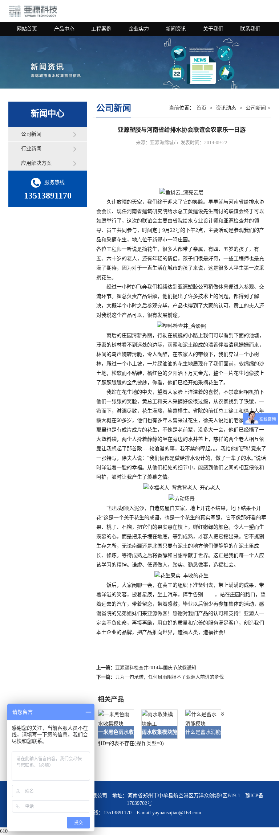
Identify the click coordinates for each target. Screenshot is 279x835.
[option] (112, 724)
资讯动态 (226, 108)
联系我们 (250, 29)
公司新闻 (31, 134)
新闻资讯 (176, 29)
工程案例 (101, 29)
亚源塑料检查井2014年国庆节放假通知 (155, 667)
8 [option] (222, 714)
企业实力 (139, 29)
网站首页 (27, 29)
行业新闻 (31, 148)
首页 (201, 108)
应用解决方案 (36, 163)
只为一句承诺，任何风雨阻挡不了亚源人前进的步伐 (169, 677)
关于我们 (213, 29)
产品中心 (64, 29)
